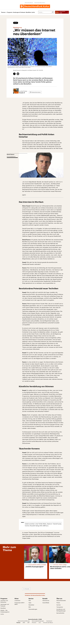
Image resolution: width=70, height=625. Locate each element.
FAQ (30, 600)
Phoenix (34, 622)
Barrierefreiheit (60, 613)
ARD (24, 622)
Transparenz (60, 607)
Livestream (17, 600)
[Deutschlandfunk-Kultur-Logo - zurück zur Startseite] (35, 6)
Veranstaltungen (33, 609)
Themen (3, 12)
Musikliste (28, 12)
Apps (30, 602)
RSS (30, 607)
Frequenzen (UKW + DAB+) (20, 603)
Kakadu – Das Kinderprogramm (5, 611)
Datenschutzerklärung (23, 621)
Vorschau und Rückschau (4, 601)
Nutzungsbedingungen (38, 621)
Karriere (59, 604)
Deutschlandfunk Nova (40, 2)
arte (40, 622)
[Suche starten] (52, 12)
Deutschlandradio (61, 600)
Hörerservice (46, 600)
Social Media (46, 602)
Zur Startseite (26, 588)
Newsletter (31, 604)
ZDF (28, 622)
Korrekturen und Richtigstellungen (61, 610)
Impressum (49, 621)
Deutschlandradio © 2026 (35, 619)
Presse (58, 602)
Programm (10, 12)
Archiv (33, 12)
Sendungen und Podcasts (5, 605)
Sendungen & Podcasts (19, 12)
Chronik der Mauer (48, 622)
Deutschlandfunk (29, 2)
